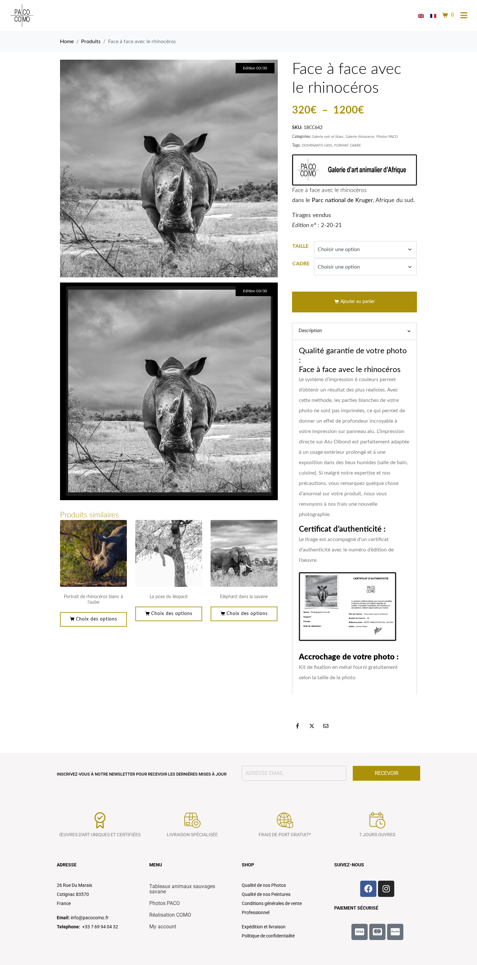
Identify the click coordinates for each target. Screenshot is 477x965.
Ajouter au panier (357, 301)
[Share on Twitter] (311, 725)
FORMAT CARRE (347, 145)
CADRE (301, 263)
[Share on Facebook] (297, 725)
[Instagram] (386, 889)
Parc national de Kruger (342, 200)
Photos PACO (387, 137)
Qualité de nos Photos (264, 885)
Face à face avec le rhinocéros (329, 190)
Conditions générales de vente (272, 903)
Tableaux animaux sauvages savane (182, 889)
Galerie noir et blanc (328, 137)
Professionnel (255, 912)
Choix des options (96, 619)
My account (162, 926)
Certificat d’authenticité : (342, 529)
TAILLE (300, 246)
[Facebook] (368, 889)
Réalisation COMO (170, 915)
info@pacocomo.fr (90, 917)
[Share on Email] (325, 725)
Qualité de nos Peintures (266, 894)
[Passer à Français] (433, 15)
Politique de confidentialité (268, 935)
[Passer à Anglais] (421, 15)
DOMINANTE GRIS (317, 145)
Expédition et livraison (264, 926)
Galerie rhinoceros (360, 137)
